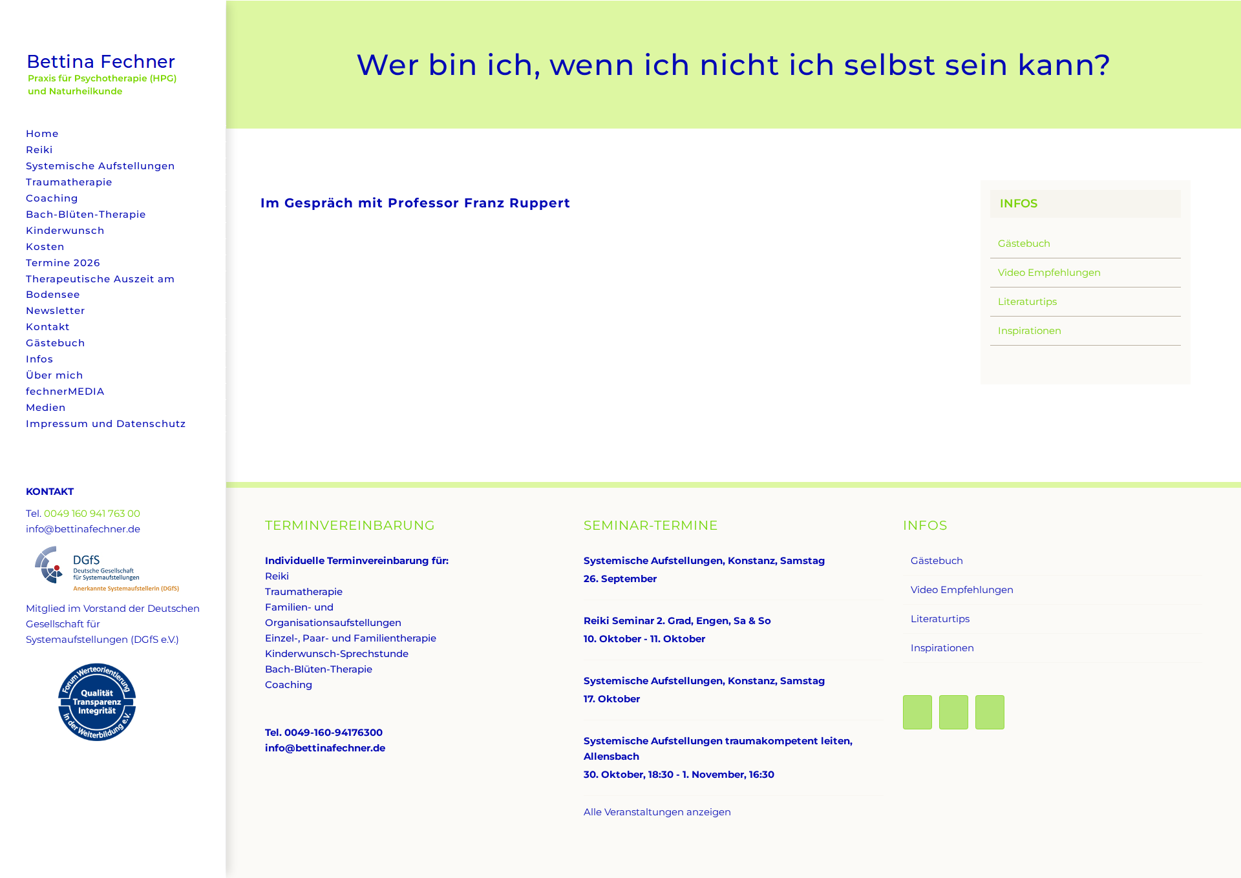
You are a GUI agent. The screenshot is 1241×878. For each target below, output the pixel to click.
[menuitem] (113, 133)
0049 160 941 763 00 (92, 513)
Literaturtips (1027, 301)
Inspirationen (1029, 330)
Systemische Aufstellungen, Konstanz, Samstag (704, 560)
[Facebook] (917, 712)
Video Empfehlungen (1049, 272)
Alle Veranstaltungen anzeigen (657, 812)
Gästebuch (1024, 243)
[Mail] (989, 712)
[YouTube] (953, 712)
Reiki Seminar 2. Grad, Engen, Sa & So (677, 620)
